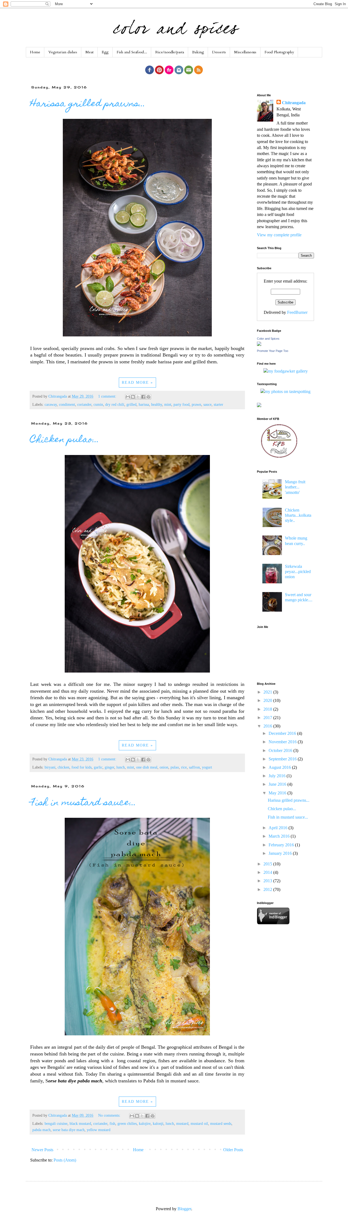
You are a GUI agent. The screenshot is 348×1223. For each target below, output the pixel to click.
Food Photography (279, 52)
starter (218, 404)
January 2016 (281, 853)
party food (181, 404)
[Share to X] (138, 397)
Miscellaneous (245, 52)
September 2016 (283, 759)
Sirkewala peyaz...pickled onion (298, 571)
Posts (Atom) (65, 1160)
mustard (182, 1123)
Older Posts (233, 1149)
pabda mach (41, 1130)
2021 (268, 692)
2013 (268, 880)
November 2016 (283, 741)
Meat (89, 52)
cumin (98, 404)
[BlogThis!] (133, 397)
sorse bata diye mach (69, 1130)
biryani (50, 767)
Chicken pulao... (64, 440)
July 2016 (278, 775)
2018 (268, 709)
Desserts (219, 52)
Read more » (137, 382)
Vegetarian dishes (62, 52)
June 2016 (278, 784)
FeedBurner (297, 312)
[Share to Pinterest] (148, 397)
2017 (268, 717)
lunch (120, 767)
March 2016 (280, 836)
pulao (174, 767)
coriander (84, 404)
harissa (144, 404)
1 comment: (107, 396)
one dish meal (146, 767)
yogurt (207, 767)
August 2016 (280, 767)
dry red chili (114, 404)
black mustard (80, 1123)
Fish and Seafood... (132, 52)
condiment (67, 404)
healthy (156, 404)
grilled (131, 404)
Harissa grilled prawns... (87, 104)
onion (164, 767)
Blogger (184, 1208)
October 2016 (281, 750)
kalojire (145, 1123)
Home (35, 52)
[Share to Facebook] (143, 397)
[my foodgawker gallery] (285, 371)
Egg (105, 52)
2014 (268, 872)
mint (167, 404)
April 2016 (278, 827)
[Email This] (127, 397)
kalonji (158, 1123)
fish (112, 1123)
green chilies (127, 1123)
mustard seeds (220, 1123)
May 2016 (278, 793)
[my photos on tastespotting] (285, 391)
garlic (98, 767)
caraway (51, 404)
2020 (268, 700)
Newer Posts (42, 1149)
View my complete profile (279, 235)
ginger (109, 767)
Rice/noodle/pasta (169, 52)
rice (184, 767)
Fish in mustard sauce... (83, 803)
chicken (63, 767)
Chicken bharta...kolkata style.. (298, 515)
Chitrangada (294, 102)
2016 (268, 726)
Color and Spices (268, 338)
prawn (196, 404)
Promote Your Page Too (272, 350)
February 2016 (282, 845)
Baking (198, 52)
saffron (194, 767)
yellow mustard (98, 1130)
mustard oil (199, 1123)
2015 (268, 864)
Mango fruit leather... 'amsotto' (295, 486)
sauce (207, 404)
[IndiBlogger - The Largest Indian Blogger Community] (273, 923)
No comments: (110, 1115)
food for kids (82, 767)
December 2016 (283, 733)
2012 (268, 889)
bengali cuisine (56, 1123)
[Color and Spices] (259, 344)
